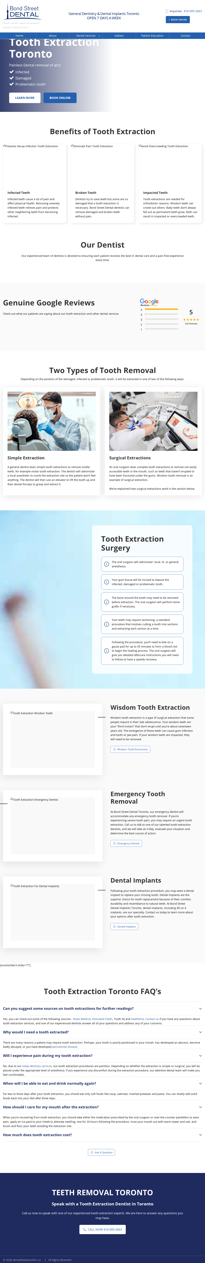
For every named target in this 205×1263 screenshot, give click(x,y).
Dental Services (86, 35)
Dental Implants (126, 926)
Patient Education (152, 35)
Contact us (152, 1019)
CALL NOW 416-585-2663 (105, 1229)
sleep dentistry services (37, 1066)
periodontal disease (64, 1047)
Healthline (137, 1019)
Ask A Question (104, 1152)
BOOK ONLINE (179, 19)
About (52, 35)
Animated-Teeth (102, 1019)
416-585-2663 (193, 11)
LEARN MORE (25, 98)
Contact (185, 35)
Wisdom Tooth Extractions (132, 749)
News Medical (82, 1019)
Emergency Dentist (128, 843)
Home (19, 35)
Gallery (119, 35)
